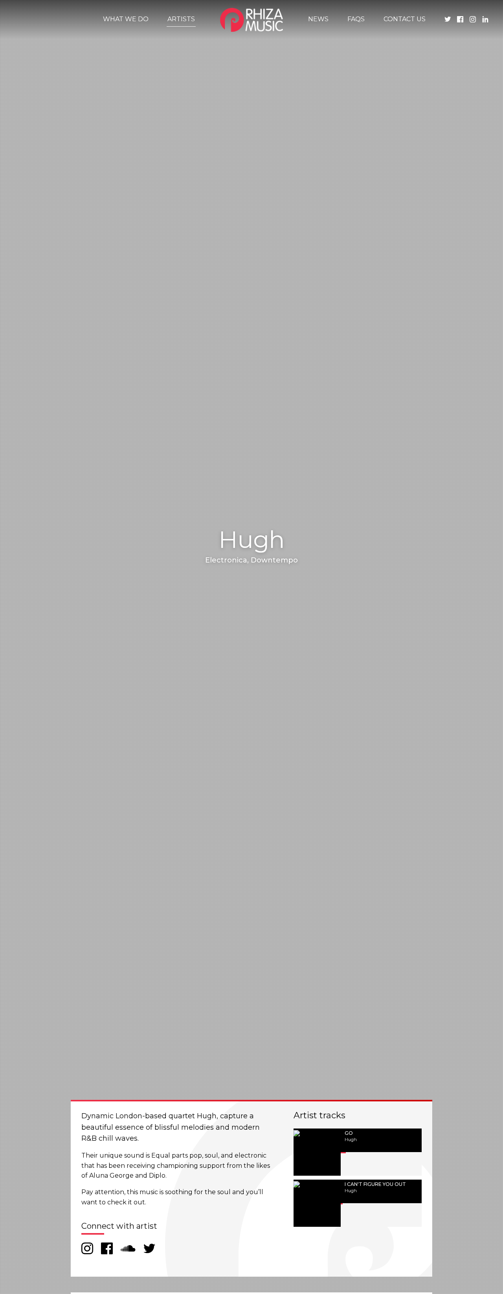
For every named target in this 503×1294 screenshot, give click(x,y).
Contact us (405, 19)
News (318, 19)
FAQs (356, 19)
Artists (181, 19)
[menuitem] (126, 19)
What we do (126, 19)
